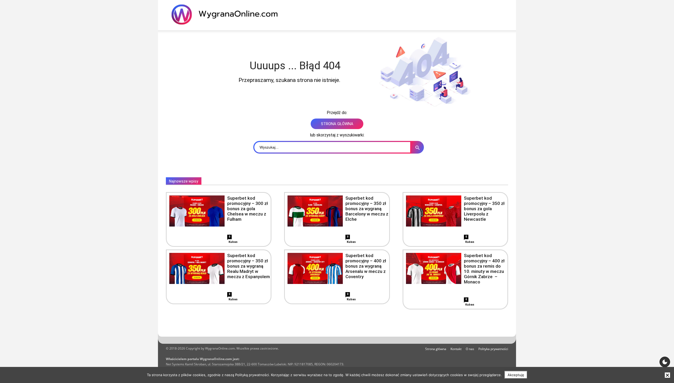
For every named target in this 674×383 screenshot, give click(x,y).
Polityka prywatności (493, 349)
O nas (470, 349)
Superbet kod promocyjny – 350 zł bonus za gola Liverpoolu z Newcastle (484, 208)
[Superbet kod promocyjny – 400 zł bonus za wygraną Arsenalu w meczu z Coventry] (315, 268)
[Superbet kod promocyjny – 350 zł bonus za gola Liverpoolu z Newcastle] (433, 211)
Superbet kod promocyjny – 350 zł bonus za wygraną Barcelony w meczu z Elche (366, 208)
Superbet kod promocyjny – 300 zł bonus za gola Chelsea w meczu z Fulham (247, 208)
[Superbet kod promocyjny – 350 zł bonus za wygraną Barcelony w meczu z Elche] (315, 211)
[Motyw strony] (665, 362)
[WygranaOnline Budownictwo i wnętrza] (227, 14)
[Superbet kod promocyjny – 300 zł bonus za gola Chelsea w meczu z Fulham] (197, 211)
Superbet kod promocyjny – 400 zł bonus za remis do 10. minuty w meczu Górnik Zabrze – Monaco (484, 268)
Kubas (233, 242)
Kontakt (456, 349)
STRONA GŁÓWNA (337, 123)
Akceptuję (516, 375)
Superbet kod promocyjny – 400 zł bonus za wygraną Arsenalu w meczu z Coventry (365, 266)
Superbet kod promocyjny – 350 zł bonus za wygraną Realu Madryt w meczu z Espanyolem (248, 266)
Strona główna (435, 349)
